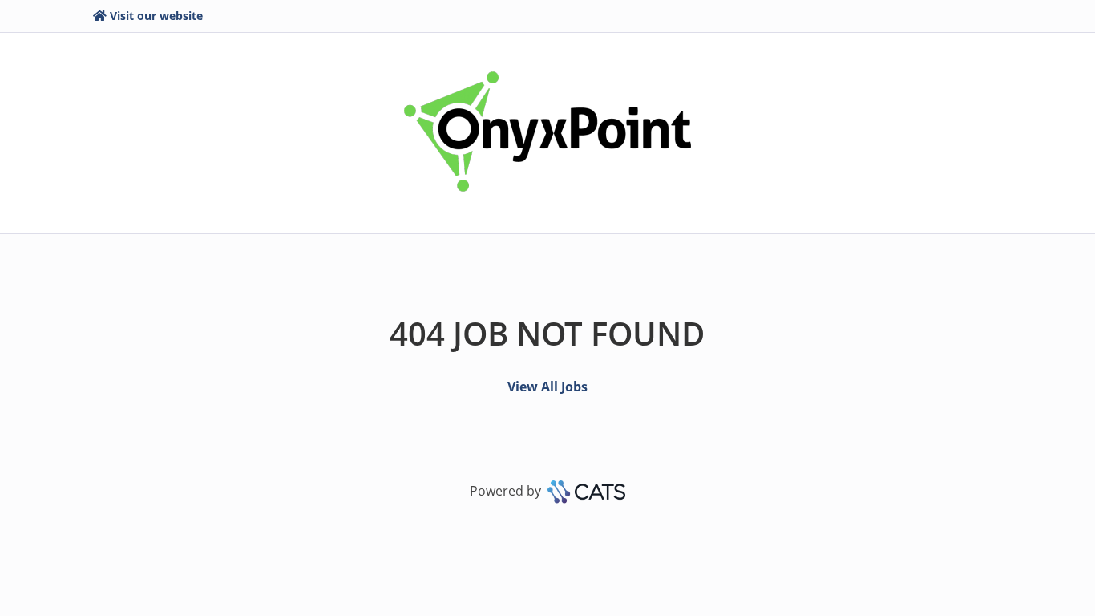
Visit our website (156, 15)
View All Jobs (547, 386)
